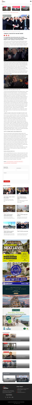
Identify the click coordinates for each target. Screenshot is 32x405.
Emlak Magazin (6, 334)
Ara (30, 4)
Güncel (8, 12)
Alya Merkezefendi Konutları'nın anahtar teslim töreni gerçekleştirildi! (9, 379)
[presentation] (27, 373)
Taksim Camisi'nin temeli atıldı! (22, 231)
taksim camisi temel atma (10, 161)
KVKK (19, 403)
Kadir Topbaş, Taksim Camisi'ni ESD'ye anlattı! (9, 197)
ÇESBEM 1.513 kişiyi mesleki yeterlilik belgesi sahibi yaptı (25, 8)
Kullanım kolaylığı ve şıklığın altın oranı (9, 349)
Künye (14, 403)
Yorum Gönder (7, 181)
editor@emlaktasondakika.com (21, 392)
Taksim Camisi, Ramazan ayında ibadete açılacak (8, 215)
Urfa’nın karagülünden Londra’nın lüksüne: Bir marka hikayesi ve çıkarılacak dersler (14, 357)
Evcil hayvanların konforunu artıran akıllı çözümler (12, 340)
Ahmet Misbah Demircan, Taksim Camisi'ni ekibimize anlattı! (21, 197)
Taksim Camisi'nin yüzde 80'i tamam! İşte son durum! (9, 232)
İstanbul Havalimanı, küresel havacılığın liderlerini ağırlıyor (16, 8)
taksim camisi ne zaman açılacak (18, 161)
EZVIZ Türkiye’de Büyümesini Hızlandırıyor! (22, 380)
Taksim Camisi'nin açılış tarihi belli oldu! (22, 215)
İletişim (17, 403)
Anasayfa (5, 12)
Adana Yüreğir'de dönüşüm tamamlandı (6, 8)
